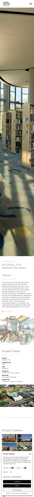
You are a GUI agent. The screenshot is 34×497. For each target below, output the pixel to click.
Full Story (8, 311)
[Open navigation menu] (30, 4)
